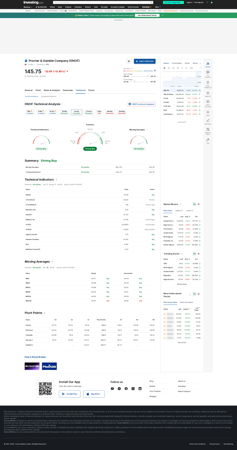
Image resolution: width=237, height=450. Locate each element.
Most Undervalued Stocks (172, 295)
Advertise (182, 386)
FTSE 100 (167, 106)
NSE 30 (166, 90)
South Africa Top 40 (171, 114)
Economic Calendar (118, 7)
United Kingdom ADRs (86, 11)
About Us (181, 381)
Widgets (153, 396)
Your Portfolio (155, 391)
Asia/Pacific (129, 11)
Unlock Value (148, 71)
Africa (160, 11)
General (28, 90)
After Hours (152, 11)
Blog (151, 381)
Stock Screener (133, 7)
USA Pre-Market (140, 11)
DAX (165, 110)
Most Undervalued (170, 302)
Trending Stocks (171, 253)
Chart (38, 90)
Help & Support (184, 391)
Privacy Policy (214, 444)
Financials (68, 90)
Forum (91, 90)
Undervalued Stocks (186, 11)
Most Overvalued (186, 302)
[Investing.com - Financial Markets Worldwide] (33, 2)
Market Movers (171, 204)
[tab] (30, 112)
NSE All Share (168, 94)
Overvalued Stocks (202, 11)
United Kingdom (52, 11)
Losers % (189, 211)
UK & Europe (109, 11)
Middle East (119, 11)
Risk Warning (228, 444)
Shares (27, 11)
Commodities (177, 63)
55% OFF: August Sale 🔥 (173, 2)
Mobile (152, 386)
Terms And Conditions (197, 444)
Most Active (168, 211)
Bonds (187, 63)
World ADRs (73, 11)
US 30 (166, 98)
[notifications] (207, 2)
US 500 (166, 102)
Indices (166, 63)
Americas (99, 11)
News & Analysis (52, 90)
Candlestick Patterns (48, 96)
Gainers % (179, 211)
